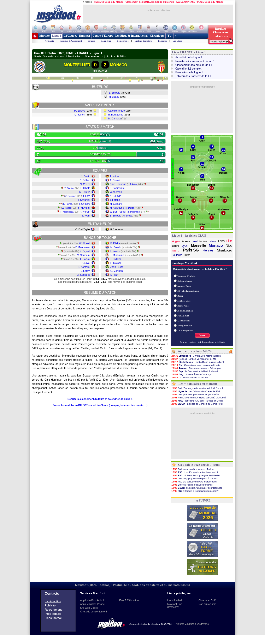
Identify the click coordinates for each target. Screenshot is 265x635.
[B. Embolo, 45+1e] (101, 80)
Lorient (175, 245)
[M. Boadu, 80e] (152, 80)
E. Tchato (85, 188)
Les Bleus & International (131, 35)
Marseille (198, 245)
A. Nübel (114, 176)
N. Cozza (85, 184)
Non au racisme (207, 604)
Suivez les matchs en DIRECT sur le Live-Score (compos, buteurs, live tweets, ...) (100, 405)
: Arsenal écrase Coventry (191, 374)
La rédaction (53, 601)
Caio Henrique (116, 110)
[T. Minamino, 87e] (162, 80)
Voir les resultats (187, 342)
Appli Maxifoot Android (92, 600)
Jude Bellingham (185, 310)
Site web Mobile (89, 607)
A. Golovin (115, 196)
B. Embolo (114, 92)
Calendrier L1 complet (188, 68)
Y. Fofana (115, 199)
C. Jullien (80, 114)
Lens (221, 241)
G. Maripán (116, 270)
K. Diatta (129, 208)
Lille (229, 241)
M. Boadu (114, 96)
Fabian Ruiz (183, 315)
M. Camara (114, 118)
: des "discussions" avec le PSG (195, 391)
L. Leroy (85, 270)
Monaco (216, 245)
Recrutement (53, 609)
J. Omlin (85, 176)
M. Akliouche (117, 207)
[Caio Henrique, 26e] (72, 80)
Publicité (50, 605)
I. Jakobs (132, 184)
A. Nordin (85, 211)
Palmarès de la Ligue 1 (189, 72)
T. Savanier (84, 199)
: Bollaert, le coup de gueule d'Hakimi (195, 475)
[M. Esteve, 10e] (49, 78)
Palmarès (162, 41)
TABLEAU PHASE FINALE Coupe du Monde (199, 2)
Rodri (180, 296)
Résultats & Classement (71, 41)
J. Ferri (86, 196)
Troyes (186, 255)
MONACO (118, 65)
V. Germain (70, 196)
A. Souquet (83, 274)
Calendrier (106, 41)
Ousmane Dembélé (186, 276)
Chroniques (157, 35)
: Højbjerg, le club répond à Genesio (194, 478)
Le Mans (212, 241)
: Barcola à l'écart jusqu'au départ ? (194, 491)
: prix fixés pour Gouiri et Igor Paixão (195, 394)
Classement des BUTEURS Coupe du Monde (149, 2)
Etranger (84, 35)
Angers (176, 241)
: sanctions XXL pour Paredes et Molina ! (197, 400)
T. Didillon (116, 259)
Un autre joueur (185, 330)
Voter (202, 335)
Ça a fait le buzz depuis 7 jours (199, 464)
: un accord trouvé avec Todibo (192, 469)
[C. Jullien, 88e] (163, 78)
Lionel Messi (183, 320)
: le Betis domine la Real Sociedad (194, 371)
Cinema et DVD (207, 600)
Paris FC (175, 250)
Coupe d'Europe (103, 35)
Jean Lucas (116, 267)
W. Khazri (66, 208)
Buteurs (91, 41)
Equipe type (123, 41)
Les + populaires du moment (197, 383)
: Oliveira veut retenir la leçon (196, 356)
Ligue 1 (56, 35)
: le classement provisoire (189, 377)
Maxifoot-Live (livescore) (174, 606)
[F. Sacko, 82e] (155, 78)
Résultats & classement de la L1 (194, 61)
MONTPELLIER (77, 65)
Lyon (185, 246)
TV (169, 35)
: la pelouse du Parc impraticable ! (194, 481)
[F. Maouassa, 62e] (125, 78)
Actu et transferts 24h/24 (195, 351)
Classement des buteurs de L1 (193, 64)
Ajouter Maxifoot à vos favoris (192, 624)
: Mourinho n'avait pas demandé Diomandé (198, 397)
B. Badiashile (115, 114)
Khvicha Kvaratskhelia (188, 291)
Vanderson (116, 192)
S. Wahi (86, 215)
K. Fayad (67, 204)
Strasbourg (224, 250)
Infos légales (53, 613)
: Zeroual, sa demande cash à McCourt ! (197, 388)
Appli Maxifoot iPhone (92, 604)
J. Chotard (84, 203)
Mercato (44, 35)
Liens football (53, 617)
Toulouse (177, 254)
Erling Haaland (184, 325)
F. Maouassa (66, 211)
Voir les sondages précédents (211, 342)
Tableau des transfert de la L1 (193, 76)
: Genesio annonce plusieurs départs (195, 365)
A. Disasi (115, 180)
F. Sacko (69, 188)
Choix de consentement (93, 611)
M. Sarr (114, 274)
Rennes (208, 250)
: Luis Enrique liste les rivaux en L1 (194, 472)
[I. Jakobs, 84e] (158, 80)
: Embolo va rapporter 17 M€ (193, 359)
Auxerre (186, 241)
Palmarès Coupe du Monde (108, 2)
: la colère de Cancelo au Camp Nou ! (197, 404)
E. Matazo (116, 263)
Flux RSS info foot (129, 600)
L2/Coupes (70, 35)
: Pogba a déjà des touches (192, 484)
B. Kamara (84, 267)
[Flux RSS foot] (230, 352)
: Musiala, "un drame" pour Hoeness (196, 488)
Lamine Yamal (184, 286)
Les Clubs (177, 41)
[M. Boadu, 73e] (142, 80)
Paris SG (191, 250)
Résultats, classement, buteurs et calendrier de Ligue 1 (99, 399)
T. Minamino (134, 211)
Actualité (49, 41)
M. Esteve (79, 110)
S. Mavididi (84, 207)
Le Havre (203, 241)
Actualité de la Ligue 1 (188, 57)
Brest (195, 241)
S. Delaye (84, 263)
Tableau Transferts (143, 41)
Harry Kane (183, 305)
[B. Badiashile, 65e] (130, 80)
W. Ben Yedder (118, 211)
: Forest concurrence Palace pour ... (197, 368)
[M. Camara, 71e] (139, 80)
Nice (229, 246)
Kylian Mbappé (184, 281)
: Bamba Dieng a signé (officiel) (197, 362)
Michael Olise (183, 300)
